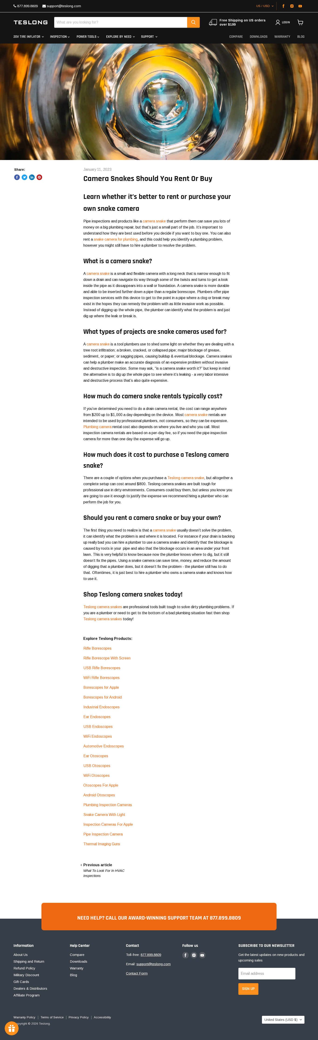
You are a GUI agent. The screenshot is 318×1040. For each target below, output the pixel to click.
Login (286, 22)
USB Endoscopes (98, 727)
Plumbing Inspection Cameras (107, 805)
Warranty (282, 36)
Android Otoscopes (99, 795)
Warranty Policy (24, 1017)
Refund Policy (24, 968)
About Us (21, 955)
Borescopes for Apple (101, 687)
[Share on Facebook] (17, 177)
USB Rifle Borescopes (101, 668)
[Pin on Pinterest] (39, 177)
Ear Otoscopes (95, 756)
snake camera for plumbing (116, 239)
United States (281, 1020)
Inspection (59, 36)
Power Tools (87, 36)
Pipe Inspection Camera (103, 834)
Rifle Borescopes (97, 648)
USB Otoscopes (96, 766)
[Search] (193, 22)
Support (148, 36)
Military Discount (26, 975)
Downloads (258, 36)
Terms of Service (52, 1017)
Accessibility (102, 1017)
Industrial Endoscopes (101, 707)
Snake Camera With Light (104, 815)
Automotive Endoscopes (103, 746)
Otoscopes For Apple (100, 785)
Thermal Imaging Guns (101, 844)
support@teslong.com (63, 6)
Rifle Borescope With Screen (107, 658)
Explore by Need (119, 36)
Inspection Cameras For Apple (108, 824)
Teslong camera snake (185, 478)
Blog (300, 36)
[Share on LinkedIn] (32, 177)
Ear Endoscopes (97, 717)
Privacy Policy (79, 1017)
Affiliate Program (27, 995)
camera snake (154, 221)
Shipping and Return (29, 961)
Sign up (248, 988)
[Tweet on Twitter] (24, 177)
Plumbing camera (97, 427)
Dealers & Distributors (30, 988)
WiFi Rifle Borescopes (101, 678)
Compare (236, 36)
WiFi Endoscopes (97, 736)
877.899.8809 (27, 6)
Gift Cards (21, 982)
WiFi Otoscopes (96, 775)
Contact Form (137, 973)
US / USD (263, 6)
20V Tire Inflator (27, 36)
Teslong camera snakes (102, 607)
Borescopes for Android (102, 697)
